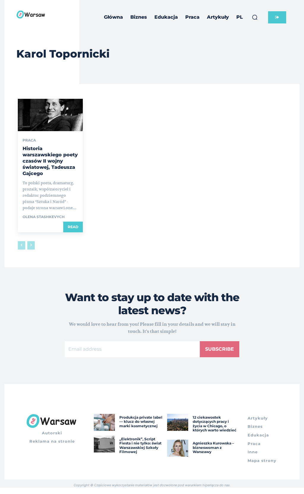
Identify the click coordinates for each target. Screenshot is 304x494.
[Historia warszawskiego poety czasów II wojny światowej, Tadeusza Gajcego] (50, 115)
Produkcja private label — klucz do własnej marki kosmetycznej (140, 421)
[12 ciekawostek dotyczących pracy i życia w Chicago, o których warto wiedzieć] (177, 422)
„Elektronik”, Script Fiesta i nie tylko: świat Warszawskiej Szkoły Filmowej (140, 445)
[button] (254, 17)
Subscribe (219, 349)
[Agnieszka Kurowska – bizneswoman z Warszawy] (177, 448)
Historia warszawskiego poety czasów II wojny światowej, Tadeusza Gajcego (50, 161)
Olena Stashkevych (44, 217)
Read (73, 227)
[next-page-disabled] (31, 245)
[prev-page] (21, 245)
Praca (29, 140)
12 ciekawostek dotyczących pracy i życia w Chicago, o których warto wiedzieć (214, 423)
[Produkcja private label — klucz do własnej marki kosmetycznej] (104, 422)
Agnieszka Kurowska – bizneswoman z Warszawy (213, 447)
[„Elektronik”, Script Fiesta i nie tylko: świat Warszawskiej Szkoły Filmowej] (104, 444)
